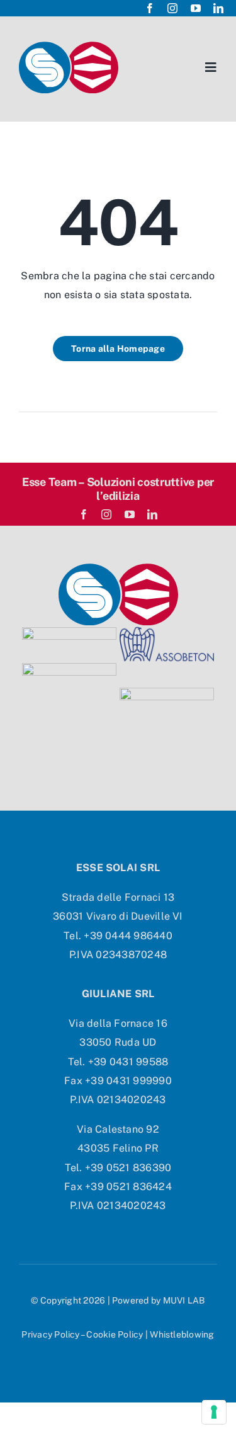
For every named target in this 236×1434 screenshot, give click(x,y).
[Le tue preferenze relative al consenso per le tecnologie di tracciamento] (214, 1412)
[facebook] (150, 8)
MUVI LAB (184, 1300)
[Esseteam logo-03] (118, 568)
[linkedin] (218, 8)
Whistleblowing (182, 1334)
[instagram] (172, 8)
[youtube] (196, 8)
